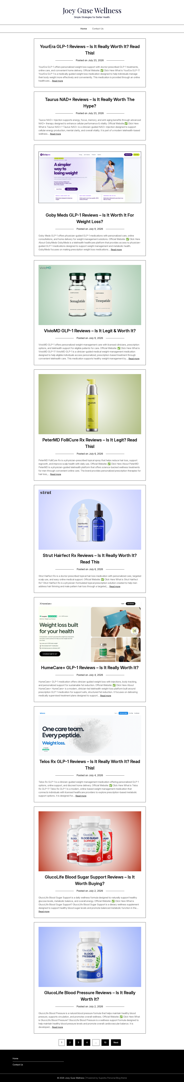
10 (105, 1042)
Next (116, 1042)
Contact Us (98, 28)
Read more (57, 80)
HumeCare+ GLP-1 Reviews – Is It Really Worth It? (90, 667)
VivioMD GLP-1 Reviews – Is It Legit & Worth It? (90, 330)
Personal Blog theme (117, 1078)
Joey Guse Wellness (92, 10)
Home (83, 28)
